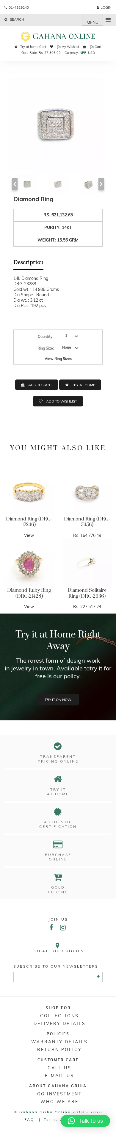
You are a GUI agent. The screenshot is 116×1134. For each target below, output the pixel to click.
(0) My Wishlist (67, 47)
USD (91, 53)
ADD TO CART (40, 384)
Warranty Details (59, 1042)
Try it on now (58, 699)
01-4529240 (19, 7)
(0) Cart (95, 47)
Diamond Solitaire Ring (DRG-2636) (87, 593)
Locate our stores (58, 951)
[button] (85, 1121)
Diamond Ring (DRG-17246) (29, 522)
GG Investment (59, 1094)
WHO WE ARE (59, 1101)
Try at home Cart (33, 47)
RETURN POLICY (59, 1049)
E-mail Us (59, 1075)
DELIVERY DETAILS (60, 1023)
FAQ (29, 1119)
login (106, 7)
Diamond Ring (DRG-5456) (87, 522)
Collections (59, 1015)
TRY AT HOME (83, 384)
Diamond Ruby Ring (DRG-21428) (29, 593)
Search (16, 19)
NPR (83, 53)
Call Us (59, 1068)
